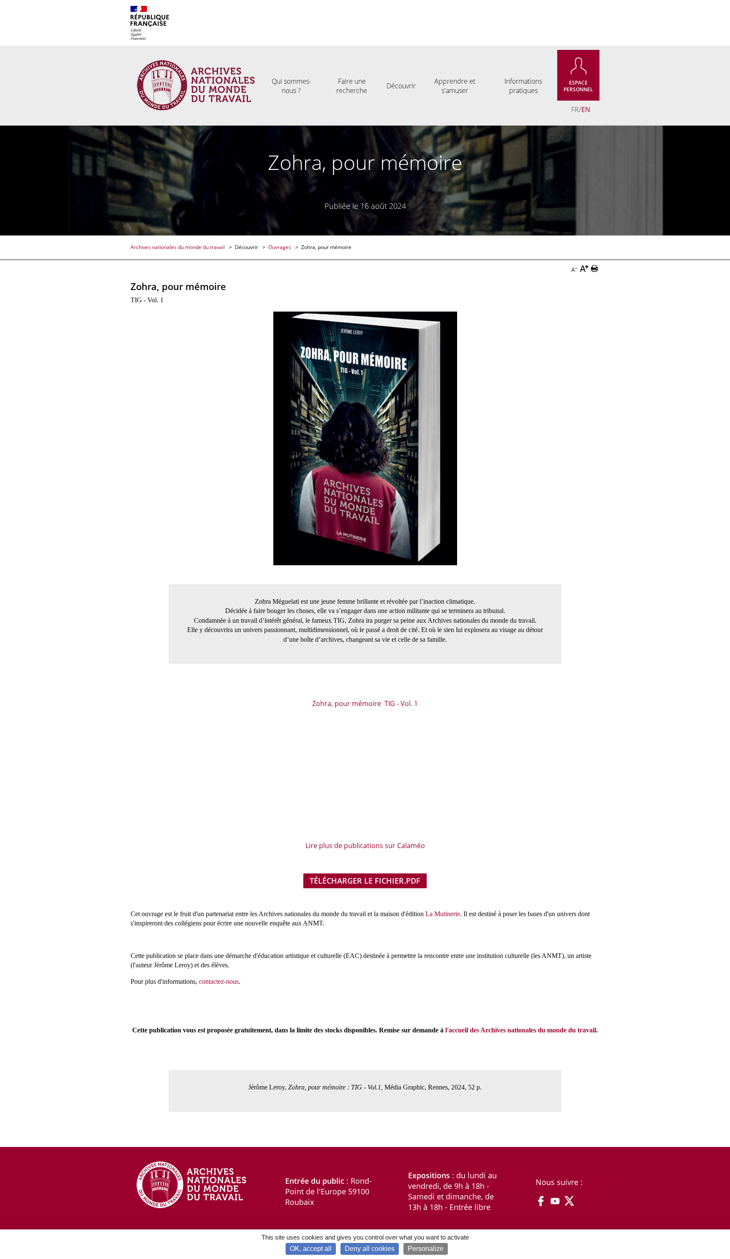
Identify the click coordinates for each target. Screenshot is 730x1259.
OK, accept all (311, 1248)
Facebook (541, 1201)
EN (585, 109)
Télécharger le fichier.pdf (365, 881)
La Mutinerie (442, 913)
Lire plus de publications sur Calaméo (365, 845)
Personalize (426, 1248)
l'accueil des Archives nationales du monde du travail (520, 1030)
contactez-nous (219, 981)
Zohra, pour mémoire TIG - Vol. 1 (365, 703)
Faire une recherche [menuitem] (351, 86)
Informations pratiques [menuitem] (523, 86)
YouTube (555, 1201)
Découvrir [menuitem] (401, 85)
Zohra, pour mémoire (326, 247)
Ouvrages (280, 247)
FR (575, 109)
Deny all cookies (370, 1248)
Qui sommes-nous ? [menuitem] (291, 86)
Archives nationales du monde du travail (178, 247)
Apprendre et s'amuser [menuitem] (454, 86)
